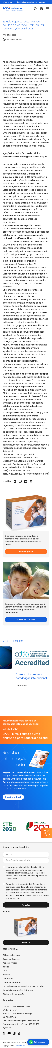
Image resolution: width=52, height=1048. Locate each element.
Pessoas (6, 974)
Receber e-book (13, 797)
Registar (26, 905)
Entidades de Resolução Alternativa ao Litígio (23, 986)
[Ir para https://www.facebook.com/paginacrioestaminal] (4, 1033)
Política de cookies (25, 1043)
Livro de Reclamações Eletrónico (18, 990)
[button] (48, 2)
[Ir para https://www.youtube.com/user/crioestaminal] (9, 1033)
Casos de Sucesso (26, 619)
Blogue (6, 966)
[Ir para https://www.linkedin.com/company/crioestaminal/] (14, 1033)
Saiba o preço (26, 551)
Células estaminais (11, 955)
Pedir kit (26, 942)
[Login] (35, 8)
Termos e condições (9, 1043)
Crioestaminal (20, 1046)
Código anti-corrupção (13, 994)
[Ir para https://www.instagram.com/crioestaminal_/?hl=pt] (19, 1033)
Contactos (8, 978)
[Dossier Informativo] (41, 8)
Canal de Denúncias (12, 982)
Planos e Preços (10, 963)
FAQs (5, 970)
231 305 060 (10, 729)
